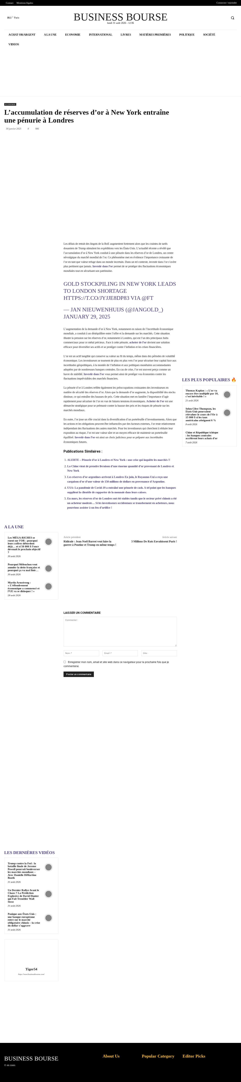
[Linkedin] (150, 128)
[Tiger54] (31, 953)
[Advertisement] (30, 409)
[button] (232, 18)
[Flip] (156, 524)
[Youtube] (225, 18)
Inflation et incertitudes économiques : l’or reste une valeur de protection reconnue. (109, 1076)
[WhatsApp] (142, 128)
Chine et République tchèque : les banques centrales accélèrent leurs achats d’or (202, 435)
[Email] (167, 128)
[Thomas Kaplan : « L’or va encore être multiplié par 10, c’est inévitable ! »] (227, 394)
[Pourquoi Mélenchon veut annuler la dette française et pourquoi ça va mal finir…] (49, 568)
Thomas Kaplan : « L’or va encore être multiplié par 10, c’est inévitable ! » (202, 393)
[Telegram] (175, 128)
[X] (218, 18)
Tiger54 (31, 969)
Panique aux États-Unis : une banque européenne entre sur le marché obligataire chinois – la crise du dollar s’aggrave (24, 920)
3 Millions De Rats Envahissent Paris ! (154, 541)
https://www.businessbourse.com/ (31, 974)
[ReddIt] (158, 128)
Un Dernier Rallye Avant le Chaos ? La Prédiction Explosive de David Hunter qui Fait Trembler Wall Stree (23, 896)
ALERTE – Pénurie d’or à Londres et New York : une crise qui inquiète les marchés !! (118, 459)
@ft (147, 298)
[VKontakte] (36, 1068)
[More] (181, 524)
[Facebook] (211, 18)
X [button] (237, 1075)
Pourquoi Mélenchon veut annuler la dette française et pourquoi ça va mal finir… (24, 567)
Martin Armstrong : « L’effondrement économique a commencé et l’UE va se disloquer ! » (24, 587)
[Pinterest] (134, 128)
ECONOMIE (10, 104)
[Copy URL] (164, 524)
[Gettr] (172, 524)
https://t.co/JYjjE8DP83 (96, 298)
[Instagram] (23, 1068)
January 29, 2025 (87, 316)
